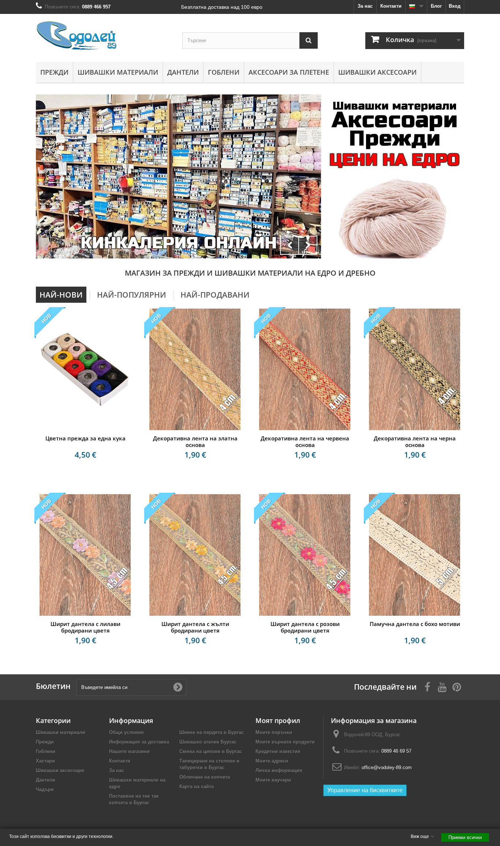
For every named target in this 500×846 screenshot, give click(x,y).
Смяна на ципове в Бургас (210, 751)
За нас (365, 6)
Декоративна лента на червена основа (305, 441)
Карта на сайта (196, 786)
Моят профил (277, 720)
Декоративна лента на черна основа (415, 441)
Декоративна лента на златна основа (195, 441)
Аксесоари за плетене (289, 72)
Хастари (45, 761)
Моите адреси (271, 761)
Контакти (391, 6)
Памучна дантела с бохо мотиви (415, 623)
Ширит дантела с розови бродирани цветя (305, 627)
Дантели (183, 72)
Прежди (54, 72)
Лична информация (278, 770)
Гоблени (223, 72)
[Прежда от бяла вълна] (394, 218)
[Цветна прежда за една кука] (85, 369)
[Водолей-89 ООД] (103, 36)
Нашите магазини (129, 751)
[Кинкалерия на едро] (394, 134)
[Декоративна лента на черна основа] (414, 369)
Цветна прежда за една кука (85, 438)
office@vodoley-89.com (387, 767)
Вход (454, 6)
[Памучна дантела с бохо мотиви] (414, 555)
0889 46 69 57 (396, 751)
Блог (436, 6)
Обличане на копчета (204, 777)
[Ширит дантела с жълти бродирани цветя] (195, 555)
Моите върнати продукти (285, 742)
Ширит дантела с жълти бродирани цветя (195, 627)
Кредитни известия (278, 751)
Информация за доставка (139, 742)
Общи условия (126, 732)
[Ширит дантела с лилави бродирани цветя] (85, 555)
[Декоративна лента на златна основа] (195, 369)
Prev (289, 245)
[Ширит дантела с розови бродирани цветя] (304, 555)
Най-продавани (215, 294)
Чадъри (45, 789)
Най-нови (61, 295)
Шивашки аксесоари (377, 72)
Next (307, 245)
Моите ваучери (273, 780)
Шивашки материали (118, 72)
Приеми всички (465, 837)
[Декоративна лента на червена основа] (304, 369)
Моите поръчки (273, 732)
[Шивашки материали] (178, 176)
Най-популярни (131, 294)
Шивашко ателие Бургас (207, 742)
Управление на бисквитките (365, 790)
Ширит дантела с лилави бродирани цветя (85, 627)
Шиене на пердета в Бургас (211, 732)
